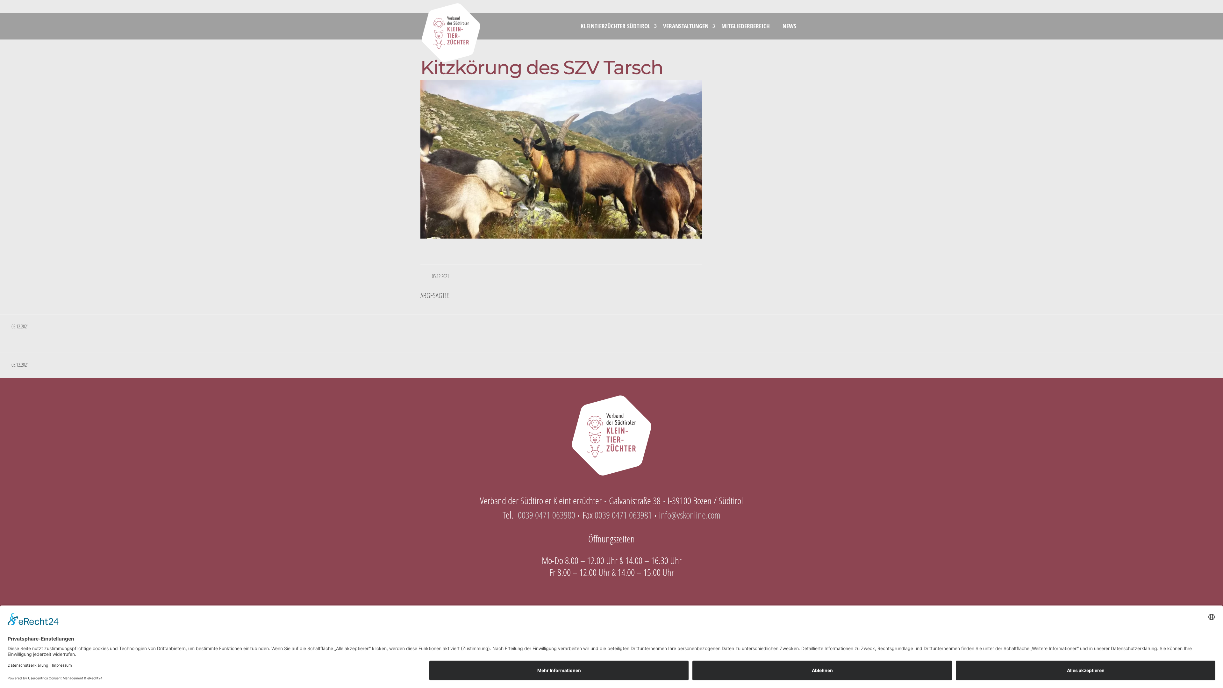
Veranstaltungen (686, 26)
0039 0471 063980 (546, 514)
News (789, 26)
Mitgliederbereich (745, 26)
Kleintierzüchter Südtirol (615, 26)
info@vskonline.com (689, 514)
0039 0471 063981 (623, 514)
